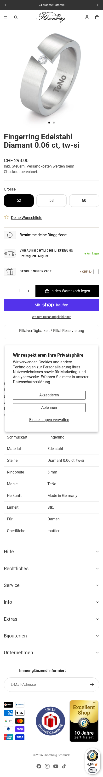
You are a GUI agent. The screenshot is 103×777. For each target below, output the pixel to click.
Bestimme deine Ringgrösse (43, 235)
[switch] (92, 770)
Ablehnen (49, 407)
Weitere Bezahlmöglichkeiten (51, 317)
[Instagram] (47, 766)
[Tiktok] (64, 766)
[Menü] (5, 17)
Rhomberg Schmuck (57, 755)
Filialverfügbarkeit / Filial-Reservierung (51, 330)
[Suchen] (16, 17)
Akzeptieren (49, 395)
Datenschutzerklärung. (32, 382)
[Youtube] (56, 766)
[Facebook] (39, 766)
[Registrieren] (92, 685)
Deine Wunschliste (26, 217)
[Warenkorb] (97, 17)
